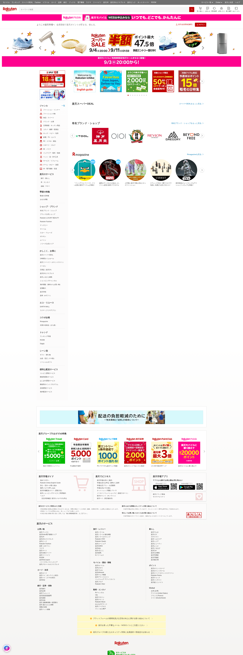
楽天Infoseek (99, 572)
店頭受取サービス (46, 388)
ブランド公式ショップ (47, 214)
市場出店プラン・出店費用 (106, 485)
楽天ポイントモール (158, 571)
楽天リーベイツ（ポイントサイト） (52, 262)
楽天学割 (43, 292)
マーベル (43, 229)
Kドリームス (99, 555)
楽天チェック (155, 578)
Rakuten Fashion (46, 221)
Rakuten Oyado (100, 541)
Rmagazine (44, 321)
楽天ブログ (99, 582)
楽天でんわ (99, 570)
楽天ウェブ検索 (100, 575)
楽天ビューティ (156, 544)
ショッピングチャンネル (48, 281)
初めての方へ (44, 480)
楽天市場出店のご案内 (104, 480)
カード (53, 2)
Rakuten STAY (100, 539)
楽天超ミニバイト (157, 582)
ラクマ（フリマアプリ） (48, 310)
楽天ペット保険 (44, 609)
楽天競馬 (98, 553)
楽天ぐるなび (155, 548)
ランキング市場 (45, 336)
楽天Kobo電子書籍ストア (48, 534)
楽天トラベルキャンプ (102, 537)
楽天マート (43, 550)
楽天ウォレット (44, 593)
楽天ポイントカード (158, 568)
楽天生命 (42, 600)
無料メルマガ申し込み (47, 488)
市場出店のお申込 (103, 483)
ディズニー (44, 225)
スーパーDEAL (27, 2)
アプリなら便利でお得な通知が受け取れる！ (168, 480)
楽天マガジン (99, 597)
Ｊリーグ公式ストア (47, 244)
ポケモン (43, 236)
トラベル (46, 2)
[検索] (191, 9)
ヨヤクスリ (155, 537)
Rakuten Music (100, 602)
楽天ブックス (43, 532)
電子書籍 (80, 2)
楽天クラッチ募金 (159, 494)
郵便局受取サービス (47, 377)
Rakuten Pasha (156, 575)
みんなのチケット (101, 604)
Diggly (42, 344)
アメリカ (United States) (159, 593)
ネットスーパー (143, 2)
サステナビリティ (159, 497)
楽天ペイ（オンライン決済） (49, 575)
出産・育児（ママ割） (47, 358)
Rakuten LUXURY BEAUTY (49, 218)
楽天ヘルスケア (156, 539)
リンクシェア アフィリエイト (105, 579)
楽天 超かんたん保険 (46, 605)
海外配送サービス (46, 392)
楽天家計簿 (155, 560)
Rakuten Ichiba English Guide (50, 483)
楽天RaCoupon (44, 560)
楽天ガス (154, 534)
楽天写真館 (155, 555)
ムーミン (43, 240)
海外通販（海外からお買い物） (50, 284)
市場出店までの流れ (104, 488)
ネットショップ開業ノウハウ (107, 490)
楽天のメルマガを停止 (59, 498)
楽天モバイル (99, 565)
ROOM (153, 2)
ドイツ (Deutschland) (158, 598)
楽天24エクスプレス (117, 2)
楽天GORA (99, 546)
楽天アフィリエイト (102, 577)
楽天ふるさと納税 (46, 277)
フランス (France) (157, 596)
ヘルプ (237, 2)
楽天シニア (155, 541)
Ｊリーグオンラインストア (48, 562)
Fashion (38, 2)
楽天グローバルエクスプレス (49, 564)
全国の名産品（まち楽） (48, 325)
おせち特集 (44, 199)
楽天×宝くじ (99, 550)
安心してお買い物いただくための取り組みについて (139, 513)
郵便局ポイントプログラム (49, 384)
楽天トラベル (99, 532)
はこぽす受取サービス (47, 381)
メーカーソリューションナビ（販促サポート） (113, 493)
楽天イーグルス (100, 606)
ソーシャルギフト (46, 362)
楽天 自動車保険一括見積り (48, 602)
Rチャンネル (99, 592)
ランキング (16, 2)
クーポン (43, 266)
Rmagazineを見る (194, 154)
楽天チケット (99, 599)
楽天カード (43, 573)
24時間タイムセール (47, 258)
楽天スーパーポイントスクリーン (162, 573)
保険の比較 (43, 607)
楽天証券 (42, 591)
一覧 (63, 106)
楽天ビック (131, 2)
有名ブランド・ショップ (48, 210)
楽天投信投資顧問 (45, 596)
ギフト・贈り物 (45, 355)
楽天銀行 (42, 589)
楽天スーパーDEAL (46, 255)
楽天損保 (42, 598)
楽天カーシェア (100, 544)
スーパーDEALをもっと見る (190, 104)
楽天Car (154, 550)
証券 (60, 2)
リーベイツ (97, 2)
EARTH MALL (45, 307)
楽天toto (98, 548)
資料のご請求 (114, 483)
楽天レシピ (155, 546)
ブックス (72, 2)
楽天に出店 (229, 2)
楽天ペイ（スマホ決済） (47, 578)
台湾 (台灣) (154, 591)
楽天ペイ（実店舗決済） (105, 498)
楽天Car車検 (155, 553)
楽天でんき (155, 532)
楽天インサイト (156, 580)
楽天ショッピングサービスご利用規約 (53, 493)
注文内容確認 (46, 498)
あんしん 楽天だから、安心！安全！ (194, 515)
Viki (96, 595)
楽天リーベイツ (44, 555)
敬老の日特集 (44, 196)
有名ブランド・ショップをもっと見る (186, 123)
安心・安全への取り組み (48, 485)
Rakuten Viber (100, 584)
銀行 (65, 2)
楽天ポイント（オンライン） (107, 496)
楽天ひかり (99, 568)
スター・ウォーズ (46, 233)
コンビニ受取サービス (47, 373)
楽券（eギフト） (46, 295)
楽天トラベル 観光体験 (103, 534)
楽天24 (105, 2)
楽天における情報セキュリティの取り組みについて (139, 506)
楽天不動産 (155, 557)
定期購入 (43, 288)
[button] (207, 9)
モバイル (6, 2)
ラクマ (88, 2)
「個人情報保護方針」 (72, 513)
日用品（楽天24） (46, 270)
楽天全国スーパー (45, 553)
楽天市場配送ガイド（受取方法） (51, 490)
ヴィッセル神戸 (100, 609)
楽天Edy (42, 580)
